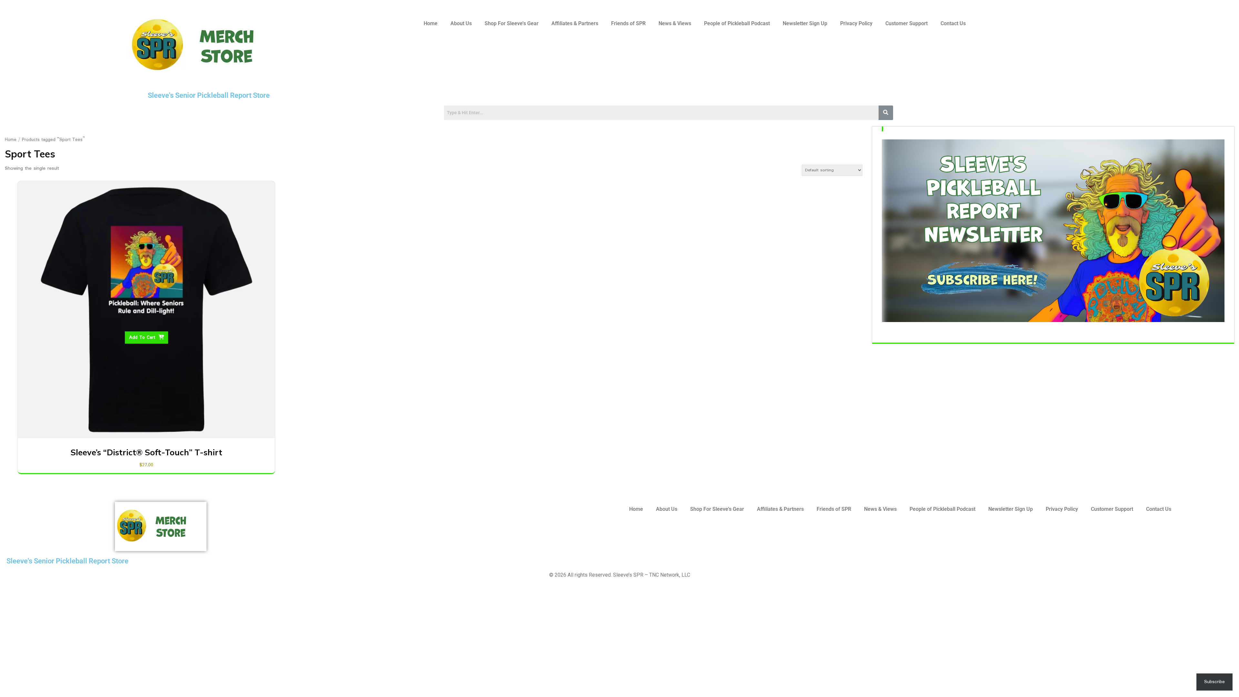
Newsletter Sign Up (805, 23)
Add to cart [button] (142, 337)
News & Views (675, 23)
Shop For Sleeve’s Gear (512, 23)
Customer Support (906, 23)
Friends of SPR (628, 23)
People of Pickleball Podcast (737, 23)
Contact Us (953, 23)
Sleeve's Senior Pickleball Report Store (209, 95)
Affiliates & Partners (574, 23)
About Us (461, 23)
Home (431, 23)
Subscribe (1214, 682)
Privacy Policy (856, 23)
